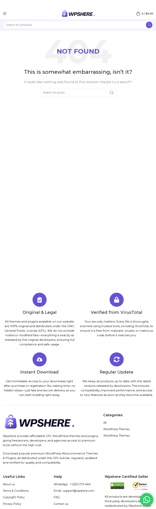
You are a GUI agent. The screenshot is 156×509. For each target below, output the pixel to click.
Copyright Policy (14, 497)
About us (9, 484)
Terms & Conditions (16, 490)
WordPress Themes (116, 429)
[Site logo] (78, 13)
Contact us (61, 504)
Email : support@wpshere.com (74, 490)
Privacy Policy (12, 504)
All (104, 422)
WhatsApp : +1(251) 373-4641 (72, 484)
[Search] (149, 25)
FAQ (57, 497)
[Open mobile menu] (5, 13)
